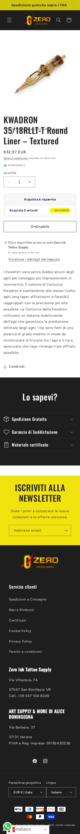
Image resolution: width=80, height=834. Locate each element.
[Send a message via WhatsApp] (7, 826)
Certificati (17, 620)
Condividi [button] (17, 366)
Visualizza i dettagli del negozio (34, 259)
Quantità (10, 173)
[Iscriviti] (66, 530)
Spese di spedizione (16, 158)
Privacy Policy (20, 641)
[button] (9, 20)
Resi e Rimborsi (21, 610)
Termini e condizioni (25, 652)
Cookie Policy (20, 631)
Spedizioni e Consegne (27, 599)
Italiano (23, 829)
